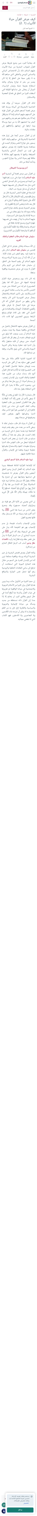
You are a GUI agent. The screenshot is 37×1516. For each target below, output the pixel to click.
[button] (14, 57)
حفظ (32, 57)
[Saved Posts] (3, 2)
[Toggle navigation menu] (34, 3)
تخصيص (26, 1503)
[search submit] (5, 8)
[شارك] (4, 1505)
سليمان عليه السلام (27, 236)
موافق (20, 1509)
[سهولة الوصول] (7, 2)
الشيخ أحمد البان (28, 28)
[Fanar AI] (3, 1511)
